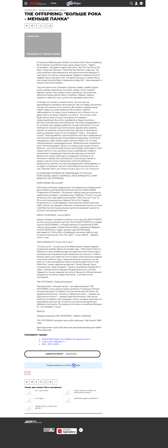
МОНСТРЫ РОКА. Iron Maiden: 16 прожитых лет (66, 339)
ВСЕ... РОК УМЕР (50, 344)
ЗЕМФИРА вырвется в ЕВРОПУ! (86, 398)
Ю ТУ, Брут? (39, 398)
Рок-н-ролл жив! (41, 390)
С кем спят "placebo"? (53, 341)
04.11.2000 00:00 (30, 10)
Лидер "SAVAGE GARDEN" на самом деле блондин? (85, 391)
